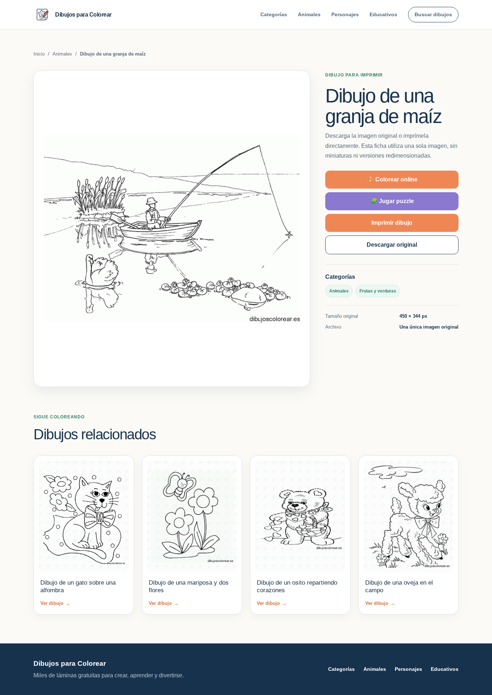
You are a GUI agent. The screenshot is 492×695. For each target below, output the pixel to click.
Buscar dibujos (433, 14)
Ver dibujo (55, 603)
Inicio (39, 54)
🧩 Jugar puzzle (392, 201)
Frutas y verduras (377, 291)
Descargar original (392, 245)
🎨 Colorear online (392, 179)
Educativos (383, 14)
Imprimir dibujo (391, 223)
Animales (309, 14)
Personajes (345, 14)
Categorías (273, 14)
